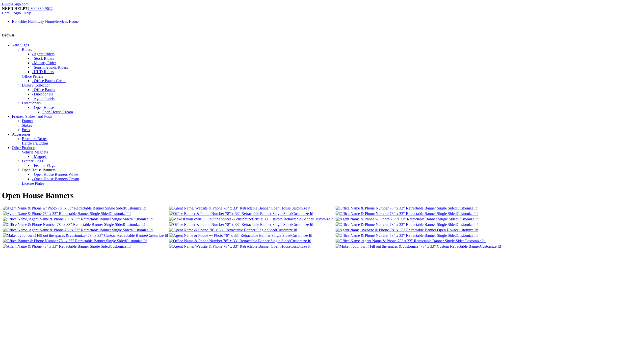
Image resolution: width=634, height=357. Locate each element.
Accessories (21, 134)
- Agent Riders (43, 54)
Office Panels (32, 76)
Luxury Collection (36, 85)
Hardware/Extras (35, 143)
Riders (27, 49)
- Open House (43, 107)
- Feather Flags (43, 165)
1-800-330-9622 (40, 8)
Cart (5, 13)
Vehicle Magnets (35, 152)
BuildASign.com (15, 4)
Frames (27, 121)
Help (27, 13)
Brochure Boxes (34, 139)
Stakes (27, 125)
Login (16, 13)
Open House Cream (57, 112)
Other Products (23, 148)
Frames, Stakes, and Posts (32, 116)
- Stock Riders (43, 58)
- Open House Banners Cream (55, 179)
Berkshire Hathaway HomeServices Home (45, 21)
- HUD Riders (43, 72)
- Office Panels (43, 90)
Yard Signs (20, 45)
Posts (26, 130)
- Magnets (39, 156)
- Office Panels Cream (49, 81)
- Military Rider (44, 63)
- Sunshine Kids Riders (50, 67)
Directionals (31, 103)
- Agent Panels (43, 98)
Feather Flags (32, 161)
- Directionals (42, 94)
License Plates (33, 183)
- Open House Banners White (55, 174)
